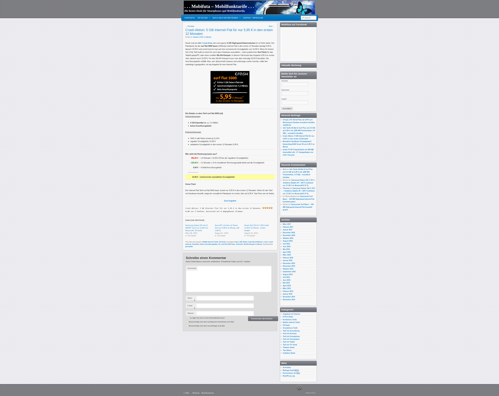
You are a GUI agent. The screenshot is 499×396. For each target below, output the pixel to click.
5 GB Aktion (242, 242)
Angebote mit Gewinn (291, 314)
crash (265, 242)
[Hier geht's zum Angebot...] (230, 104)
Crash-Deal (207, 43)
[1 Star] (263, 208)
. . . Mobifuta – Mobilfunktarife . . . (219, 6)
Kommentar (192, 268)
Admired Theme (311, 393)
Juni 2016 (286, 246)
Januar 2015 (287, 294)
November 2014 (289, 300)
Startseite (189, 18)
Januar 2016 (287, 260)
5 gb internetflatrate (255, 242)
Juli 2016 (286, 244)
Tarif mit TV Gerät (290, 345)
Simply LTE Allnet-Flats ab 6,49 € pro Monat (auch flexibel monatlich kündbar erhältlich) (299, 122)
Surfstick (239, 244)
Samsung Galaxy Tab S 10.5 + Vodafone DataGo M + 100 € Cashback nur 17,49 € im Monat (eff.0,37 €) (299, 182)
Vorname (284, 81)
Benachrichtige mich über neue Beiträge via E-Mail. (207, 326)
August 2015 (288, 274)
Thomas (286, 188)
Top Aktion (202, 18)
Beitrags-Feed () (291, 370)
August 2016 (288, 241)
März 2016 (287, 255)
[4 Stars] (269, 208)
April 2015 (287, 286)
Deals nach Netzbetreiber (225, 18)
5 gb (236, 242)
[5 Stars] (272, 208)
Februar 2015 (288, 291)
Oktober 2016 (288, 238)
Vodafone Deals (289, 353)
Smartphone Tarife (290, 328)
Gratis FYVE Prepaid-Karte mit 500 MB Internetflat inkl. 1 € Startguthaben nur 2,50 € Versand (298, 152)
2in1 (284, 169)
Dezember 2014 (289, 297)
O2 (219, 244)
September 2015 (289, 272)
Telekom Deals (288, 347)
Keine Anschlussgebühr (209, 244)
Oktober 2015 (288, 269)
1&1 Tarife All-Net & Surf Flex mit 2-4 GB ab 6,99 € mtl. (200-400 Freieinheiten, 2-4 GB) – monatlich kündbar (299, 130)
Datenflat (195, 244)
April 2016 (287, 252)
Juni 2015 (286, 280)
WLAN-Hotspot (249, 244)
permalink (189, 246)
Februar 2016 (288, 258)
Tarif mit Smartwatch (291, 339)
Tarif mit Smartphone (291, 336)
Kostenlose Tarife (290, 320)
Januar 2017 (287, 230)
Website (191, 313)
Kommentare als (291, 373)
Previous (190, 26)
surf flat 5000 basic (228, 244)
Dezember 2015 (289, 263)
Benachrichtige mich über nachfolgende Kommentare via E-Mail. (211, 322)
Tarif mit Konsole (290, 333)
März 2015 (287, 288)
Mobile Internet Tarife (210, 242)
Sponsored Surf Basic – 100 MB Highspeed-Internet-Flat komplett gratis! (298, 199)
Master (208, 37)
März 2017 (287, 224)
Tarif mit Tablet (289, 342)
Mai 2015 (286, 283)
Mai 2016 (286, 249)
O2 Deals (222, 242)
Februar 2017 (288, 227)
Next (271, 26)
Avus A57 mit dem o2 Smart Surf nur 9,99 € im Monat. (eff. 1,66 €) (227, 227)
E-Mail (191, 306)
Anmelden (287, 367)
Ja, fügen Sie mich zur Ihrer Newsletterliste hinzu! (207, 318)
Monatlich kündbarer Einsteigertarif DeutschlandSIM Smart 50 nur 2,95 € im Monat (299, 144)
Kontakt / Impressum (253, 18)
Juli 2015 (286, 277)
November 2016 (289, 235)
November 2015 (289, 266)
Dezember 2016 (289, 233)
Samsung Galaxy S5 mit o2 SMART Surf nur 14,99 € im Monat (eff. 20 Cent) (196, 227)
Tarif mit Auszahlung (291, 331)
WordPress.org (289, 376)
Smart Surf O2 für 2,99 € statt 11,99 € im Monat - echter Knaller (256, 227)
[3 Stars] (267, 208)
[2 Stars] (265, 208)
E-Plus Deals (288, 317)
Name (191, 299)
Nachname (285, 90)
